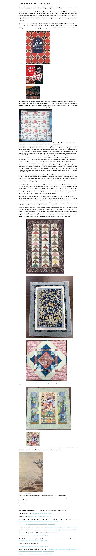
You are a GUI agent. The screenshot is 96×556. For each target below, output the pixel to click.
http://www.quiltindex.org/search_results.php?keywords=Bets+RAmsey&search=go (38, 521)
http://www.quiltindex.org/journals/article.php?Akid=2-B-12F (61, 530)
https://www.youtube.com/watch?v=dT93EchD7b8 (40, 554)
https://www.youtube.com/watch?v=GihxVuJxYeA (39, 516)
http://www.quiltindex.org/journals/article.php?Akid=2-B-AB (33, 546)
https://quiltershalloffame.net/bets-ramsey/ (42, 513)
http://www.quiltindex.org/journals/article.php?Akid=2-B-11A (33, 535)
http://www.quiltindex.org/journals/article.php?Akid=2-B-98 (33, 540)
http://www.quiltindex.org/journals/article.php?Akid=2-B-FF (62, 527)
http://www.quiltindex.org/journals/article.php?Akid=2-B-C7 (40, 524)
